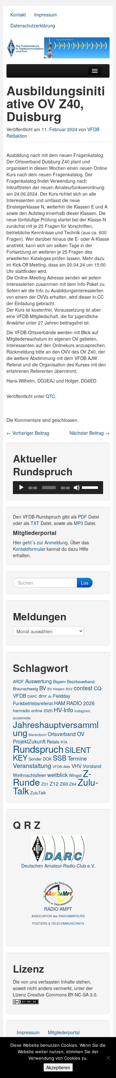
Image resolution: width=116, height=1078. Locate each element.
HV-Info (63, 709)
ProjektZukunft (29, 741)
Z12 (54, 783)
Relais (53, 741)
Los (84, 582)
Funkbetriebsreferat (33, 703)
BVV (69, 688)
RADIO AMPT (58, 916)
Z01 (44, 784)
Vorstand (92, 766)
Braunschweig (25, 688)
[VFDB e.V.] (58, 47)
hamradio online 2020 (33, 710)
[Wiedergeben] (21, 487)
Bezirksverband (80, 681)
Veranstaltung (32, 765)
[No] (108, 1057)
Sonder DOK (40, 759)
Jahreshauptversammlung (56, 728)
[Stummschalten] (76, 487)
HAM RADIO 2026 (74, 702)
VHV (77, 765)
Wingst (75, 775)
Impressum (45, 14)
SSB (59, 757)
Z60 (64, 784)
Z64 (72, 784)
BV (42, 688)
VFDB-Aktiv (61, 766)
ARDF (18, 681)
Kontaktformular (29, 549)
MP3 (78, 523)
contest (83, 688)
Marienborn (37, 734)
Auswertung (38, 681)
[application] (58, 487)
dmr (43, 696)
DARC (32, 696)
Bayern (59, 681)
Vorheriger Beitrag (27, 433)
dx (50, 696)
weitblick (57, 775)
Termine (77, 758)
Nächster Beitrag (90, 433)
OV (80, 734)
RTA (64, 742)
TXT (35, 523)
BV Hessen (55, 688)
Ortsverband (62, 733)
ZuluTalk (38, 793)
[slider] (91, 487)
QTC (50, 396)
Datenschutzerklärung (32, 25)
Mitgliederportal (64, 1032)
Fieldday (61, 696)
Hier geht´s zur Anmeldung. (41, 542)
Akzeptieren (58, 1067)
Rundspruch (38, 748)
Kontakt (18, 14)
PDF (82, 516)
